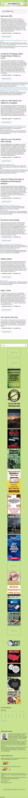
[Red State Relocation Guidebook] (14, 656)
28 (16, 717)
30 (23, 717)
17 (1, 716)
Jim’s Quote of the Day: (9, 317)
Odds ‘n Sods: (6, 290)
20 (12, 716)
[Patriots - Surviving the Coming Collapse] (14, 524)
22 (20, 716)
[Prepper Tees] (14, 683)
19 (8, 716)
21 (16, 716)
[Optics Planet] (14, 643)
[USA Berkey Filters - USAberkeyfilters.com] (14, 619)
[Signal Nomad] (14, 418)
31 (1, 718)
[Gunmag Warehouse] (14, 439)
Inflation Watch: (6, 259)
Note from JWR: (7, 16)
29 (20, 717)
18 (5, 716)
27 (12, 717)
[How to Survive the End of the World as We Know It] (14, 378)
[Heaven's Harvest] (14, 504)
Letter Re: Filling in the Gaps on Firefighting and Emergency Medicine (12, 181)
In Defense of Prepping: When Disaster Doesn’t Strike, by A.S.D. (12, 56)
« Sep (2, 720)
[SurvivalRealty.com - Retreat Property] (14, 591)
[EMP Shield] (14, 605)
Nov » (5, 720)
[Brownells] (14, 481)
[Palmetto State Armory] (14, 548)
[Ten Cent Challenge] (14, 670)
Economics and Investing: (10, 220)
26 (8, 717)
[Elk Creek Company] (14, 398)
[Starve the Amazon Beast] (14, 578)
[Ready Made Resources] (14, 459)
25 (5, 717)
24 (1, 717)
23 (23, 716)
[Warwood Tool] (14, 697)
